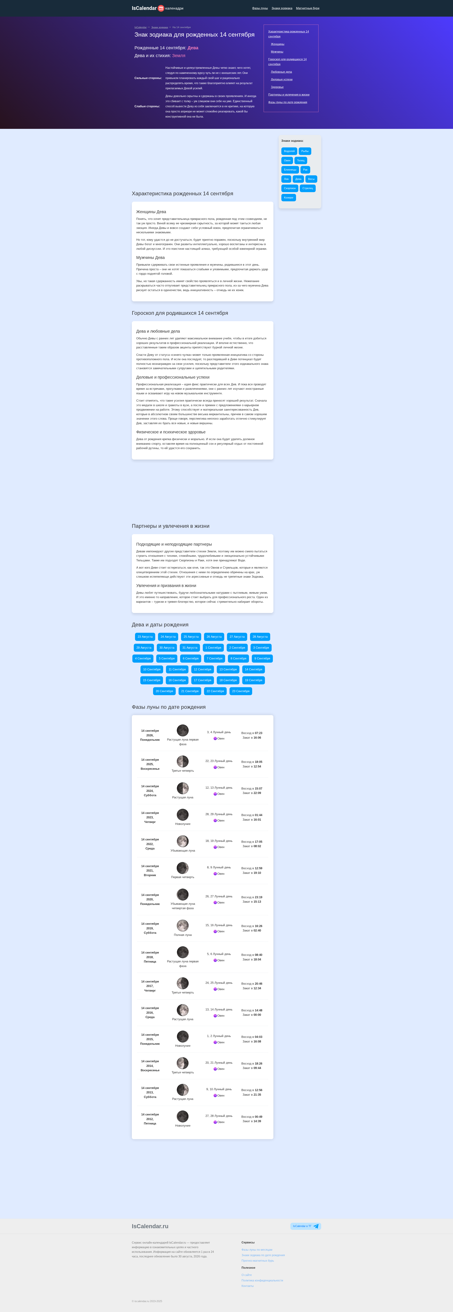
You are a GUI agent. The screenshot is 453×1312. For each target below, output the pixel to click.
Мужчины (277, 51)
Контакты (248, 1285)
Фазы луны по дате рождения (287, 102)
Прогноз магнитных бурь (258, 1260)
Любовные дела (281, 71)
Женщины (277, 44)
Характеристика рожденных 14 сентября (288, 34)
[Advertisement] (202, 160)
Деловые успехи (282, 79)
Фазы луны (260, 8)
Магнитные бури (307, 8)
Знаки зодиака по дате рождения (263, 1255)
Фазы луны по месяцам (257, 1249)
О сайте (247, 1274)
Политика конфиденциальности (262, 1280)
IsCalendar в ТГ (302, 1226)
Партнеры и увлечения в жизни (288, 94)
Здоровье (277, 87)
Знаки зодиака (282, 8)
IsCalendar (140, 27)
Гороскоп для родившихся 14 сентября (287, 62)
